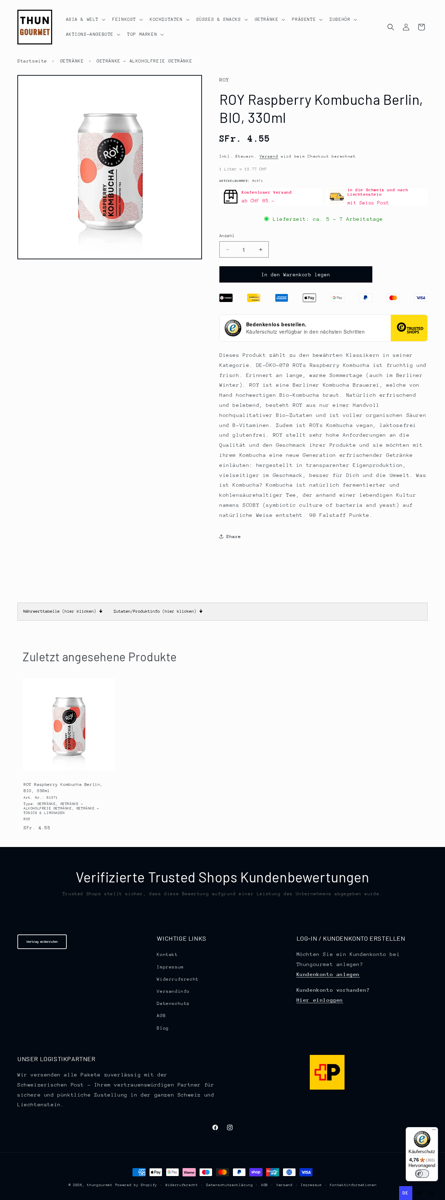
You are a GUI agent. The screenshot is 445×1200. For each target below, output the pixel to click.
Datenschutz (173, 1003)
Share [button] (233, 536)
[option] (418, 1193)
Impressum (170, 967)
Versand (269, 156)
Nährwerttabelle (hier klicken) (63, 611)
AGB (161, 1015)
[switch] (422, 1173)
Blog (163, 1028)
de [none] (405, 1192)
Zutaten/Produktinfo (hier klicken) (158, 611)
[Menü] (434, 1131)
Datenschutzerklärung (229, 1185)
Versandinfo (173, 991)
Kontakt (167, 954)
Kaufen (68, 769)
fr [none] (419, 1192)
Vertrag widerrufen (42, 941)
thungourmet (100, 1185)
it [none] (432, 1192)
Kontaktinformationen (353, 1185)
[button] (85, 19)
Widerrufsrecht (178, 979)
